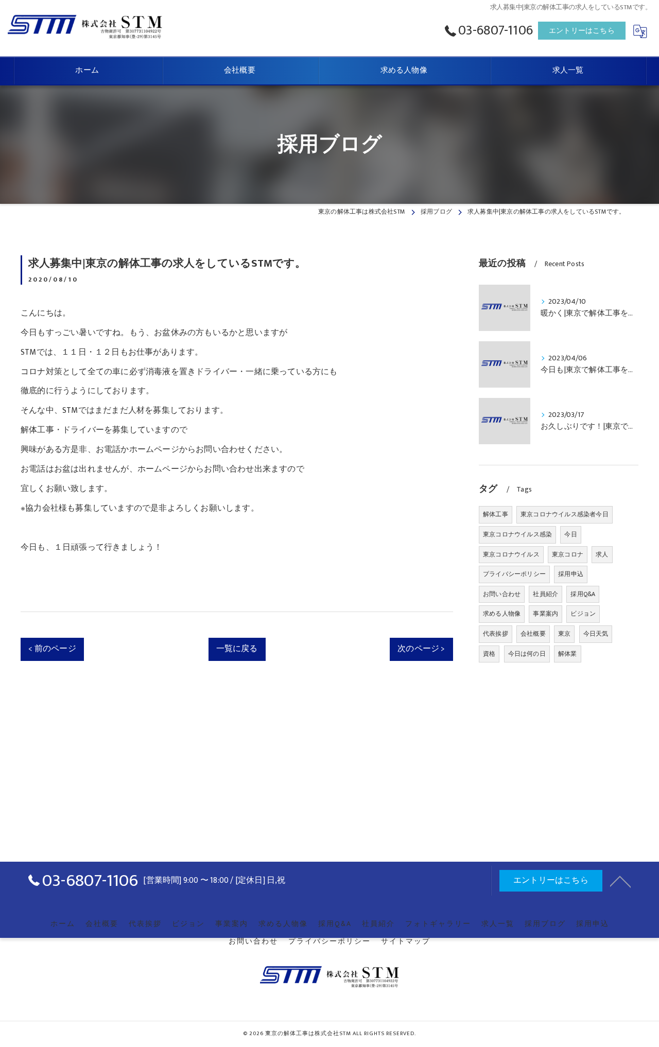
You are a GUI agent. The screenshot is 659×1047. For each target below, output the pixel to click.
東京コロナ (567, 554)
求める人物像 (502, 613)
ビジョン (583, 613)
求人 (602, 554)
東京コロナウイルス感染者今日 (565, 514)
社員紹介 (545, 594)
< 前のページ (52, 648)
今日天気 (596, 634)
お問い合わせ (502, 594)
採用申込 (570, 574)
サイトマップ (405, 941)
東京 (564, 634)
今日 (570, 534)
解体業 (567, 654)
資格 (489, 654)
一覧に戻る (237, 648)
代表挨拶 (495, 634)
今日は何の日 (527, 654)
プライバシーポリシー (514, 574)
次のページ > (421, 648)
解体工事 (495, 514)
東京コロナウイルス (511, 554)
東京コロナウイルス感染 (517, 534)
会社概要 (533, 634)
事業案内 (545, 613)
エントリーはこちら (582, 31)
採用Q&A (582, 594)
